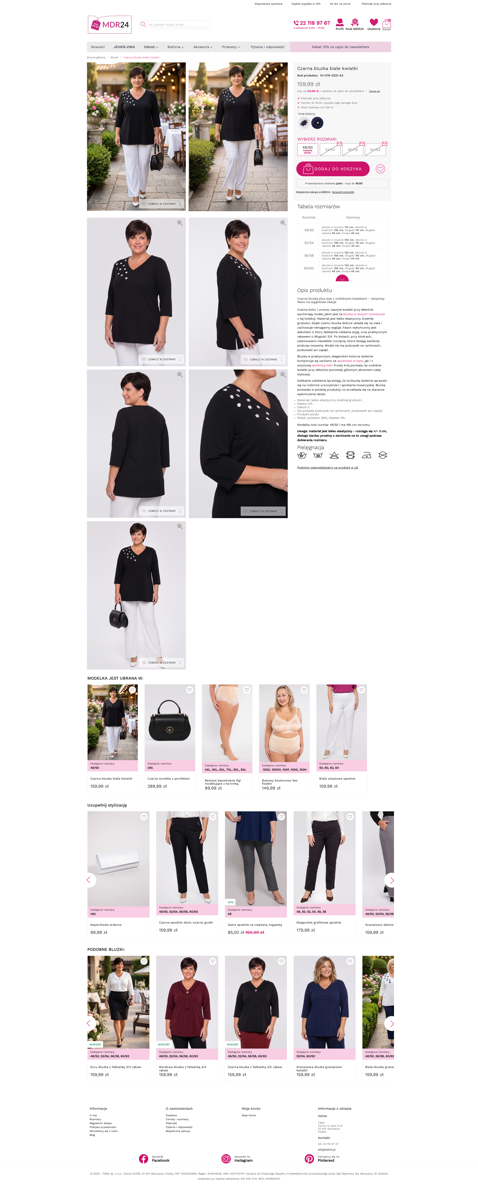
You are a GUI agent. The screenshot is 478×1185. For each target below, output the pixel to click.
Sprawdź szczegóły (343, 192)
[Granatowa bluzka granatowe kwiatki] (317, 123)
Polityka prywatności (103, 1127)
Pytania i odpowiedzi (179, 1127)
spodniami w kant (350, 361)
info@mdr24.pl (326, 1149)
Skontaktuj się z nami (104, 1130)
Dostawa (171, 1115)
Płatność (171, 1123)
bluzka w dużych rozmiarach (364, 314)
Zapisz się (374, 91)
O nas (93, 1115)
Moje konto (249, 1115)
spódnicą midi (322, 365)
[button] (88, 880)
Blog (92, 1134)
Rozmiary (95, 1119)
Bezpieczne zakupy (178, 1130)
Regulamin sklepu (101, 1123)
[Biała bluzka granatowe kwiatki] (304, 123)
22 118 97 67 (315, 23)
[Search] (143, 24)
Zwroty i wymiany (177, 1119)
